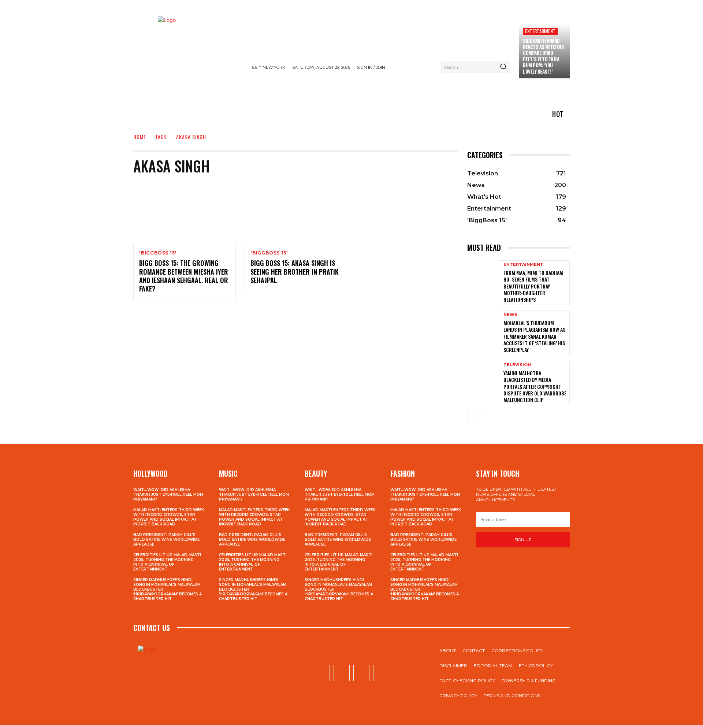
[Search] (503, 67)
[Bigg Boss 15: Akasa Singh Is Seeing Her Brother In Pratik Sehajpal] (296, 212)
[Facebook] (322, 673)
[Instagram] (342, 673)
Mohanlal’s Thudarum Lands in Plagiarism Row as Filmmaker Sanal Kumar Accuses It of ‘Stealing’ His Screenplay (534, 336)
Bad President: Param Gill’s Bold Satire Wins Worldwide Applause (166, 539)
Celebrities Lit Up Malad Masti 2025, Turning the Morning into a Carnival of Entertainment (167, 562)
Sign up (523, 539)
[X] (361, 673)
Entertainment (540, 31)
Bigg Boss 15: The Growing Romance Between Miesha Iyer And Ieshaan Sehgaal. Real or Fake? (183, 275)
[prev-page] (471, 417)
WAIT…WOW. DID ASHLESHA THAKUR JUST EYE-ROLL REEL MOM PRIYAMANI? (168, 494)
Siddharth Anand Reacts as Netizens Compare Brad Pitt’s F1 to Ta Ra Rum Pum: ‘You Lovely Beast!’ (543, 56)
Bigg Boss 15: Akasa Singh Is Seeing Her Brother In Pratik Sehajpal (294, 271)
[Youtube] (381, 673)
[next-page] (483, 417)
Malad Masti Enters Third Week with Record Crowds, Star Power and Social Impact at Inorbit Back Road (168, 517)
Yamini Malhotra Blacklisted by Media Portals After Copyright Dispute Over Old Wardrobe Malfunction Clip (534, 386)
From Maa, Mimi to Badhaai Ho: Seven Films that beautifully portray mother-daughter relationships (533, 286)
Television (517, 365)
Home (139, 137)
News (510, 315)
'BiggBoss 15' (157, 253)
